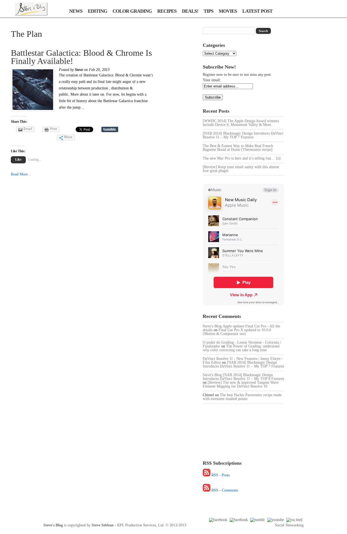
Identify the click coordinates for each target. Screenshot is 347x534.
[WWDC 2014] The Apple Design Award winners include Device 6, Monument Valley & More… (241, 123)
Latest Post (257, 11)
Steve (79, 70)
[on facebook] (218, 520)
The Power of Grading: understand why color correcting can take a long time (241, 348)
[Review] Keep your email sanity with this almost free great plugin (241, 169)
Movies (228, 11)
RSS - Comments (224, 490)
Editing (97, 11)
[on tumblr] (257, 520)
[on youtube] (275, 520)
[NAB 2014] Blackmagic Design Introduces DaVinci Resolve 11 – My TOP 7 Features (243, 135)
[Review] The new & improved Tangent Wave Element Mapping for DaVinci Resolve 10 (241, 384)
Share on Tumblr (109, 129)
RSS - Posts (220, 475)
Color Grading (132, 11)
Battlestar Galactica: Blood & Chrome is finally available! (81, 57)
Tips (208, 11)
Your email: (212, 80)
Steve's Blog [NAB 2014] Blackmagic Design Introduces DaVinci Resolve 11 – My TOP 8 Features (243, 377)
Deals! (190, 11)
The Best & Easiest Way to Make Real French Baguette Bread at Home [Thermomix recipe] (238, 148)
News (75, 11)
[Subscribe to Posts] (206, 475)
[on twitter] (239, 520)
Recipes (166, 11)
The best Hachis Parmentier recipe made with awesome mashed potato (242, 397)
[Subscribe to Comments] (206, 490)
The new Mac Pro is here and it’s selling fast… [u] (242, 158)
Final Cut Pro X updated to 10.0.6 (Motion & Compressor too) (237, 332)
